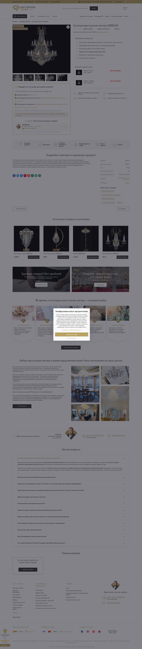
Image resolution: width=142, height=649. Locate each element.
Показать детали (71, 338)
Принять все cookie (71, 334)
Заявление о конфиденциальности (71, 330)
